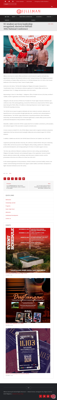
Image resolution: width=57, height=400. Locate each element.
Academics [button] (39, 16)
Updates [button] (49, 16)
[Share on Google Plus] (16, 178)
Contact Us (8, 218)
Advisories (8, 212)
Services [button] (7, 20)
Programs (8, 206)
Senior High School (10, 209)
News (52, 23)
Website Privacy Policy (18, 393)
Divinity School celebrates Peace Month (15, 323)
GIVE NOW (29, 1)
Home (7, 16)
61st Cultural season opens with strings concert (16, 273)
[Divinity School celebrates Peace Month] (28, 300)
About (13, 16)
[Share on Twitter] (8, 178)
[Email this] (23, 178)
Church (33, 20)
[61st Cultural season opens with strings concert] (28, 250)
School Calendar (20, 1)
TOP (28, 387)
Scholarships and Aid (10, 202)
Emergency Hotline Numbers (42, 1)
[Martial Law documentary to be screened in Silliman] (28, 350)
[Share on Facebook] (4, 178)
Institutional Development (12, 215)
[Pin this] (19, 178)
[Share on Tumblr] (12, 178)
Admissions (8, 199)
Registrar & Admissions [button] (26, 16)
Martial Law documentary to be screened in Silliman (17, 373)
